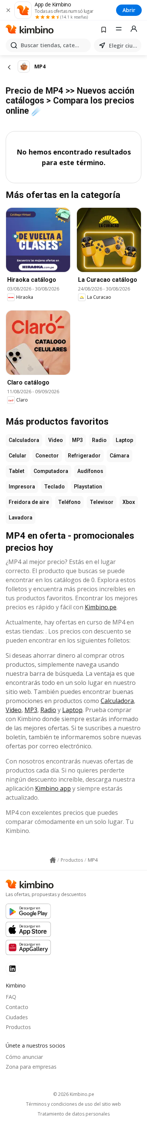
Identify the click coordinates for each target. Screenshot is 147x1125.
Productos (18, 1027)
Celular (17, 456)
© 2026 (73, 1094)
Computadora (51, 471)
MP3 (77, 440)
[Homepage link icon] (53, 860)
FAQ (11, 996)
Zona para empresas (31, 1066)
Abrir (128, 10)
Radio (99, 440)
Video (55, 440)
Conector (47, 456)
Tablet (16, 471)
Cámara (119, 456)
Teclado (54, 487)
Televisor (101, 502)
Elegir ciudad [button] (123, 45)
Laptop (124, 440)
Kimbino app (53, 788)
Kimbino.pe (100, 607)
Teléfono (69, 502)
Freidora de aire (29, 502)
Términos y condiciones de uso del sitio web (73, 1104)
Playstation (88, 487)
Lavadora (20, 518)
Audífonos (90, 471)
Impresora (22, 487)
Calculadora (24, 440)
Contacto (17, 1007)
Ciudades (17, 1017)
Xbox (128, 502)
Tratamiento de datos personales (74, 1114)
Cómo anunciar (24, 1056)
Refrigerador (84, 456)
